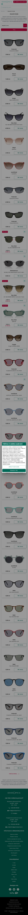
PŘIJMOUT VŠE (14, 470)
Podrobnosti (14, 912)
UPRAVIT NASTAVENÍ (14, 467)
